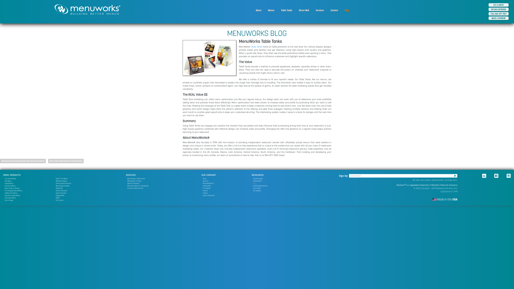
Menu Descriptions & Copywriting (137, 186)
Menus (271, 10)
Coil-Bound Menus (10, 179)
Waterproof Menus (61, 181)
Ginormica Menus (10, 186)
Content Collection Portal (135, 188)
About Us (206, 181)
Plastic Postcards (61, 191)
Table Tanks (286, 10)
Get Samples (257, 191)
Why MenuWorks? (208, 183)
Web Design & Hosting (134, 181)
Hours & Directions (209, 195)
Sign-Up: (344, 176)
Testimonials (207, 186)
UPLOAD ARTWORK (498, 9)
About (258, 10)
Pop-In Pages (9, 200)
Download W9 (257, 181)
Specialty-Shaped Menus (12, 195)
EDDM (57, 198)
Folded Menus (9, 183)
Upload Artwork (258, 179)
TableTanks (59, 188)
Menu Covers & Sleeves (12, 188)
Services (320, 10)
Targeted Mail (60, 195)
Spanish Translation (133, 183)
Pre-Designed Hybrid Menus (13, 191)
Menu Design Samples (63, 186)
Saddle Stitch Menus (11, 193)
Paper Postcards (61, 193)
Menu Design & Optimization (136, 179)
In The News (206, 188)
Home (204, 179)
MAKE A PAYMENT (499, 18)
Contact (334, 10)
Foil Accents (60, 200)
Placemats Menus (10, 198)
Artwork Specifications (260, 186)
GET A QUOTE (498, 5)
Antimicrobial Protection (63, 183)
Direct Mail (304, 10)
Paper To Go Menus (62, 179)
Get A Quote (257, 188)
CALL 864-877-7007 (499, 13)
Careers (205, 193)
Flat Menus (8, 181)
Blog (347, 10)
